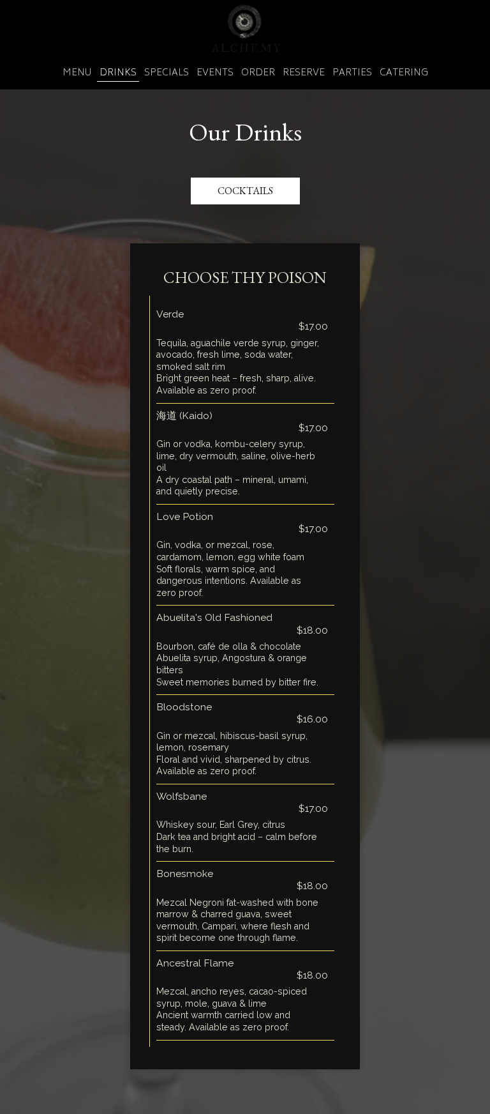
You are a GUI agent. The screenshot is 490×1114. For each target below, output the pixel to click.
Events (215, 73)
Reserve (304, 73)
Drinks (118, 73)
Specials (166, 73)
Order (258, 73)
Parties (352, 73)
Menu (77, 73)
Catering (404, 73)
